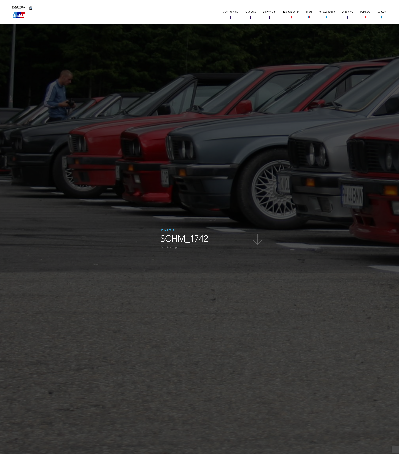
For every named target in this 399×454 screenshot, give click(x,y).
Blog (309, 12)
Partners (365, 12)
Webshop (347, 12)
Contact (382, 12)
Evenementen (291, 12)
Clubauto (250, 12)
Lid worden (269, 12)
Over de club (230, 12)
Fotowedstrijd (327, 12)
